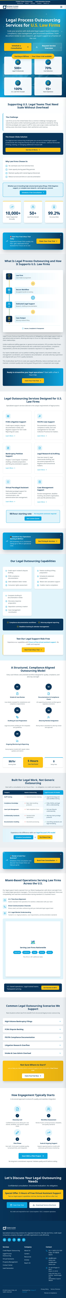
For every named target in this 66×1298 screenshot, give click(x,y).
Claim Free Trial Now (32, 1076)
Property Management (10, 1262)
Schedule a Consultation (16, 47)
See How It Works (32, 150)
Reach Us (46, 3)
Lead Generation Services (42, 1)
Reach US (27, 1263)
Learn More (9, 436)
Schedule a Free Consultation (32, 193)
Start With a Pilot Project (31, 1156)
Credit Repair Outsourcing (11, 1250)
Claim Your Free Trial (47, 241)
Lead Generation (8, 1268)
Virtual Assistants (8, 1259)
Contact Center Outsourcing (24, 1)
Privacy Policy (45, 1289)
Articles (33, 3)
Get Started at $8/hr (50, 988)
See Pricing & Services (46, 541)
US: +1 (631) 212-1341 (55, 1250)
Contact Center (8, 1265)
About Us (27, 1250)
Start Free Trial (18, 1205)
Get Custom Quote (33, 518)
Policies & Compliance (50, 1293)
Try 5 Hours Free (45, 837)
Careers (39, 3)
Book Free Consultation (46, 860)
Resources (20, 3)
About (27, 3)
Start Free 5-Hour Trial (32, 650)
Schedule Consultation (23, 837)
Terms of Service (55, 1289)
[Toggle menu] (61, 7)
